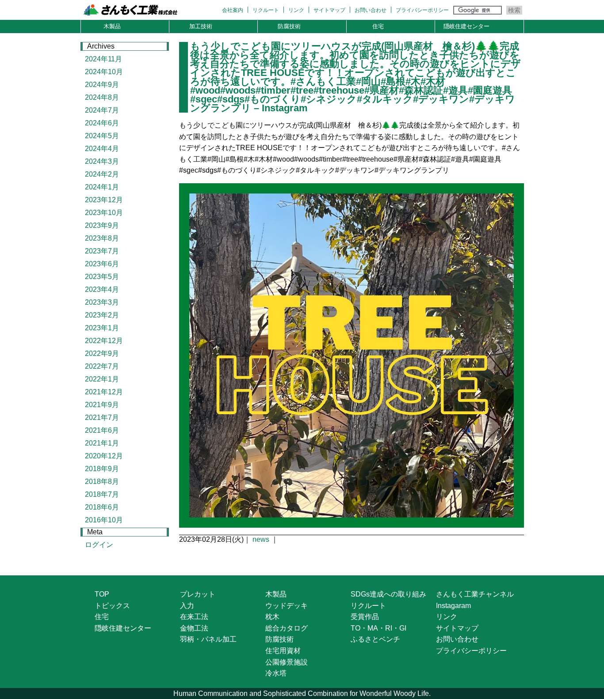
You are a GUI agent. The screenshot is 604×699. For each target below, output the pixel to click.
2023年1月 (102, 328)
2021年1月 (102, 443)
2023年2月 (102, 315)
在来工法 (194, 616)
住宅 (378, 26)
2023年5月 (102, 276)
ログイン (99, 544)
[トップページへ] (141, 11)
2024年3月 (102, 161)
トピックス (112, 605)
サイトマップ (329, 10)
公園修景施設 (286, 662)
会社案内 (232, 10)
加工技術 (200, 26)
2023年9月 (102, 225)
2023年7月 (102, 251)
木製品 (112, 26)
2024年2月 (102, 174)
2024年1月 (102, 187)
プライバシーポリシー (422, 10)
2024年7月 (102, 110)
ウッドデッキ (286, 605)
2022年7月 (102, 366)
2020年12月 (104, 456)
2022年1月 (102, 379)
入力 (187, 605)
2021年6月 (102, 430)
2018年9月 (102, 468)
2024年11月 (103, 59)
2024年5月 (102, 136)
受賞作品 (365, 616)
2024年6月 (102, 123)
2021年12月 (104, 392)
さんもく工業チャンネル (475, 594)
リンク (296, 10)
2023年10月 (104, 212)
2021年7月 (102, 417)
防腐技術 (289, 26)
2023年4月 (102, 289)
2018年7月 (102, 494)
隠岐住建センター (466, 26)
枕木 (272, 616)
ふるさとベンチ (375, 639)
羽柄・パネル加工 (208, 639)
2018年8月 (102, 481)
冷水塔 (276, 673)
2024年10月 (104, 72)
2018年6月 (102, 507)
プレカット (197, 594)
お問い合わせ (370, 10)
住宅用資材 (283, 650)
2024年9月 (102, 84)
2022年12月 (104, 340)
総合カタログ (286, 628)
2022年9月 (102, 353)
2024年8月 (102, 97)
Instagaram (453, 605)
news (260, 539)
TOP (102, 594)
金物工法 (194, 628)
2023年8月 (102, 238)
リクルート (265, 10)
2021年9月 (102, 404)
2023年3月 (102, 302)
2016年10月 (104, 520)
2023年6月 (102, 264)
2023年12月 (104, 200)
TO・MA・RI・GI (378, 628)
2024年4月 (102, 148)
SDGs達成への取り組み (388, 594)
